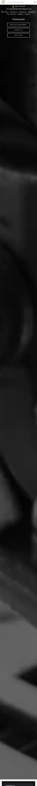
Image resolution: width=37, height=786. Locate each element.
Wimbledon (31, 12)
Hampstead (22, 12)
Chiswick (27, 14)
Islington (20, 14)
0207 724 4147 (20, 6)
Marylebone (13, 12)
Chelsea (6, 12)
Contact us (18, 30)
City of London (11, 14)
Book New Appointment (18, 25)
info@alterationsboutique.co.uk (19, 9)
